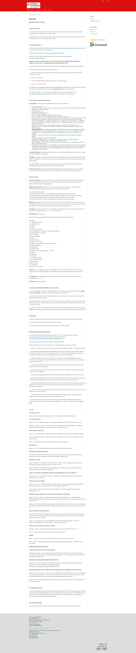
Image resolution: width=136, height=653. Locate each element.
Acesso (107, 1)
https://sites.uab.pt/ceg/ (35, 624)
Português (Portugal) (95, 21)
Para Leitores (92, 29)
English (92, 19)
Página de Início (32, 14)
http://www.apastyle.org (35, 337)
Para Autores (92, 31)
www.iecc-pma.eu (33, 636)
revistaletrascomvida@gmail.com (37, 94)
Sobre (50, 10)
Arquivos (38, 10)
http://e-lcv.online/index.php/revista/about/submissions (65, 48)
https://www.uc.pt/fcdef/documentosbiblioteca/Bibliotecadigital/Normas (46, 338)
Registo (103, 1)
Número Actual (30, 10)
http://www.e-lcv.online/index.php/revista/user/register (51, 53)
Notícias (45, 10)
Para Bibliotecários (94, 33)
